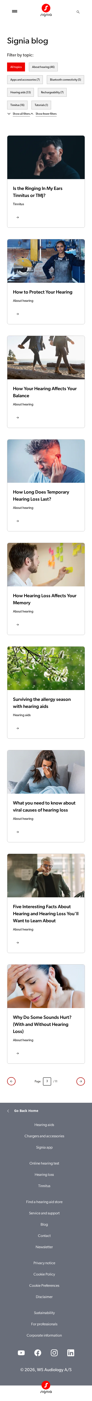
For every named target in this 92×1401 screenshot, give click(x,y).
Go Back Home (26, 1110)
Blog (44, 1225)
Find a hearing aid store (44, 1202)
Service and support (44, 1213)
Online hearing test (44, 1164)
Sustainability (44, 1313)
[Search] (78, 12)
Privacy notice (44, 1263)
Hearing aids (44, 1125)
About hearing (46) (43, 67)
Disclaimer (44, 1297)
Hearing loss (44, 1175)
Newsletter (44, 1247)
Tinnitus (44, 1186)
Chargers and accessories (44, 1136)
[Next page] (80, 1081)
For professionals (44, 1324)
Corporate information (44, 1336)
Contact (44, 1236)
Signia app (44, 1148)
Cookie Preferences (44, 1286)
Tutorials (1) (41, 105)
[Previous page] (11, 1081)
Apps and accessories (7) (25, 79)
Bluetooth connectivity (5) (65, 79)
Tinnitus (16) (17, 105)
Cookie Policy (44, 1274)
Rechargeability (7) (52, 92)
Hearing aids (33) (20, 92)
